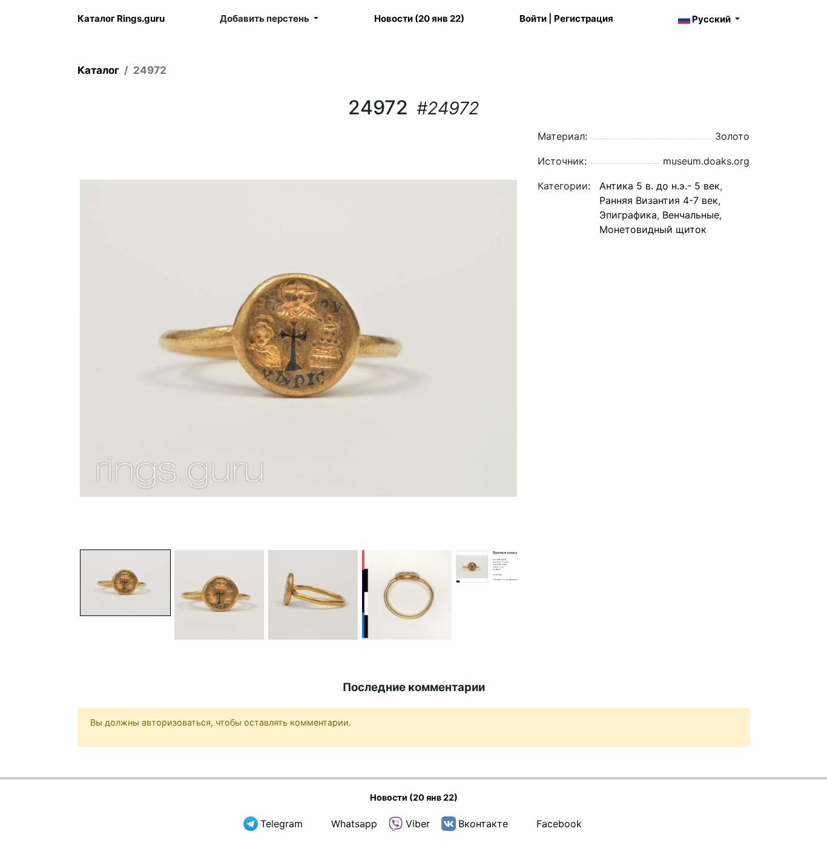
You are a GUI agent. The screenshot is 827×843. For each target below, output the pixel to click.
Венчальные (690, 215)
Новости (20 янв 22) (419, 18)
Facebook (559, 824)
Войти (533, 18)
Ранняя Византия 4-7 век (658, 200)
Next (535, 338)
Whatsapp (354, 824)
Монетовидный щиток (653, 229)
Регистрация (583, 18)
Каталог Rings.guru (121, 18)
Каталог (98, 70)
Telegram (281, 824)
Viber (418, 824)
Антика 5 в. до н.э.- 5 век (659, 186)
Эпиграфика (628, 215)
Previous (62, 338)
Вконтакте (483, 824)
